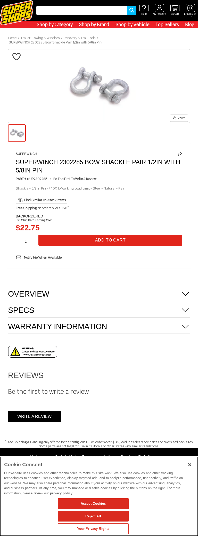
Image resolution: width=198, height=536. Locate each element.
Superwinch (26, 154)
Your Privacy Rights (93, 529)
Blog (189, 24)
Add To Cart (110, 240)
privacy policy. (61, 493)
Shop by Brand (94, 24)
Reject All (93, 516)
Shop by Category (55, 24)
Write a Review (34, 416)
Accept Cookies (93, 503)
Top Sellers (167, 24)
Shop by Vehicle (133, 24)
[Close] (189, 464)
